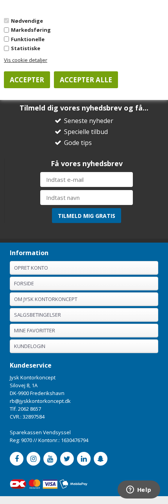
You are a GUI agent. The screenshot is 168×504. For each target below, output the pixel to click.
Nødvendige (27, 20)
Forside (24, 283)
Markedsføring (31, 29)
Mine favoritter (34, 330)
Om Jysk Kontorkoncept (45, 299)
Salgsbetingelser (37, 314)
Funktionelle (28, 39)
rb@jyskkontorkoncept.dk (40, 400)
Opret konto (31, 267)
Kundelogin (29, 346)
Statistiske (25, 48)
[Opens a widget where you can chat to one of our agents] (138, 490)
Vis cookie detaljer (25, 59)
